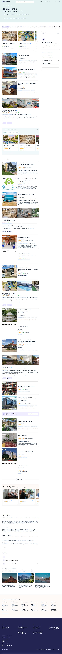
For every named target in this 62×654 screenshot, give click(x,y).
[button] (8, 28)
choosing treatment (17, 522)
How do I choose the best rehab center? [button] (49, 66)
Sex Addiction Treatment (37, 632)
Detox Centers (20, 626)
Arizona (3, 584)
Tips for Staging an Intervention (54, 628)
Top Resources (52, 622)
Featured (5, 132)
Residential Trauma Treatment (38, 631)
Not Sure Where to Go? (6, 622)
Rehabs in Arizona (5, 629)
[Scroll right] (59, 27)
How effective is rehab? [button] (46, 63)
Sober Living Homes (21, 628)
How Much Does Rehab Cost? (54, 629)
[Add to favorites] (15, 54)
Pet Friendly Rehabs (21, 632)
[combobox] (25, 2)
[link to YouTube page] (7, 645)
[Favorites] (59, 1)
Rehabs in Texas (4, 628)
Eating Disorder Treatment (37, 624)
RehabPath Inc (43, 649)
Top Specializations (37, 622)
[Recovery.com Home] (6, 1)
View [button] (4, 231)
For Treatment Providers (6, 635)
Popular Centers (21, 622)
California (9, 132)
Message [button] (10, 231)
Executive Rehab (36, 627)
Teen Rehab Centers (36, 628)
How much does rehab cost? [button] (47, 57)
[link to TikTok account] (9, 645)
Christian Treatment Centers (38, 633)
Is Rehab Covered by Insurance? (54, 627)
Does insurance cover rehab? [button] (47, 55)
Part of (7, 111)
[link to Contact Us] (2, 645)
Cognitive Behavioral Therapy (22, 627)
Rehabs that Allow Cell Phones (23, 633)
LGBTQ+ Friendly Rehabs (22, 629)
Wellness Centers (20, 631)
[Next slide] (36, 41)
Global (17, 132)
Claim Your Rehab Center (6, 637)
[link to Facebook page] (13, 645)
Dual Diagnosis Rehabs (37, 629)
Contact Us (4, 641)
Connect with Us (5, 643)
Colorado (20, 584)
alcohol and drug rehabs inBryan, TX (8, 15)
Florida (14, 132)
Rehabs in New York (5, 627)
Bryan (8, 158)
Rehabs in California (5, 626)
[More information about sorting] (59, 28)
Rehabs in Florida (5, 624)
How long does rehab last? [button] (47, 60)
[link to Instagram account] (11, 645)
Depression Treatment (37, 626)
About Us (3, 640)
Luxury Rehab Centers (21, 624)
